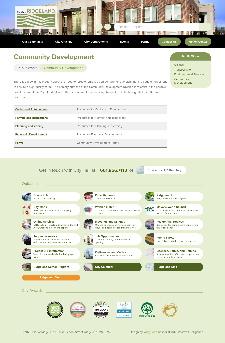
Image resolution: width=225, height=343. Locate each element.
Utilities (179, 65)
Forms (145, 41)
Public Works (27, 67)
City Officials (63, 41)
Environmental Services (189, 74)
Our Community (32, 41)
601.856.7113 (113, 170)
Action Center (198, 41)
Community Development (183, 81)
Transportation (183, 69)
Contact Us (169, 41)
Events (124, 41)
